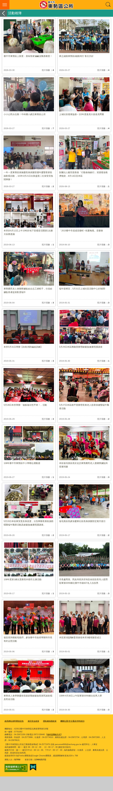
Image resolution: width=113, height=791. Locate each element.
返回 (3, 13)
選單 (4, 4)
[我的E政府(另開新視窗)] (33, 767)
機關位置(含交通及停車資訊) (72, 721)
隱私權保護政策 (49, 721)
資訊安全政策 (33, 721)
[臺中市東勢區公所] (56, 5)
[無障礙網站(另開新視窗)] (16, 768)
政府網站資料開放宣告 (14, 721)
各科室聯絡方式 (54, 734)
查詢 (108, 4)
